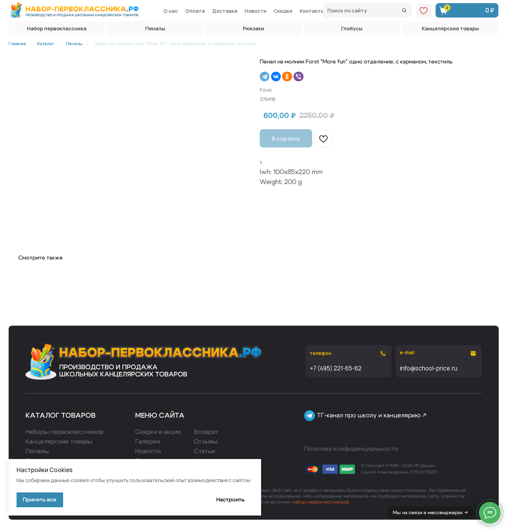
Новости (148, 451)
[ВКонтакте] (276, 76)
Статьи (204, 451)
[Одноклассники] (287, 76)
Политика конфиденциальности (351, 449)
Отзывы (205, 441)
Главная (17, 43)
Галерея (147, 441)
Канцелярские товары (59, 441)
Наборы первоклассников (64, 432)
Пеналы (74, 43)
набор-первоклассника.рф (320, 502)
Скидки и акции (158, 432)
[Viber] (298, 76)
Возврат (206, 432)
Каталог (45, 43)
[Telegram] (264, 76)
